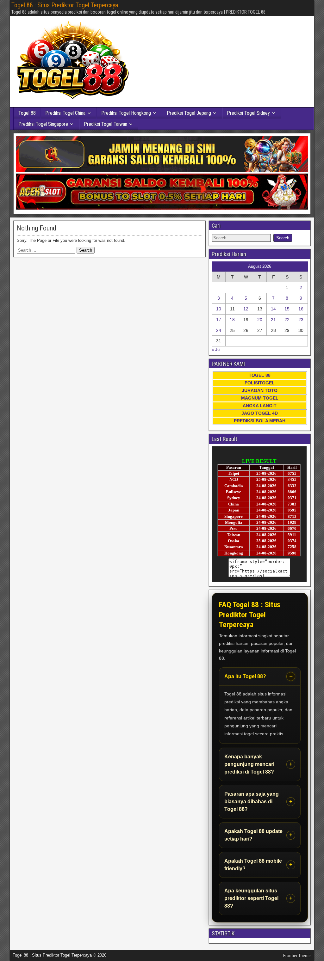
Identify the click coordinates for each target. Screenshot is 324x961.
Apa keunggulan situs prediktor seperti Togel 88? (251, 898)
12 (245, 308)
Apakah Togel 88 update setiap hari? (253, 835)
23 (300, 319)
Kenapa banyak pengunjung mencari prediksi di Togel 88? (249, 764)
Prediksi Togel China (65, 113)
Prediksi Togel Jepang (189, 113)
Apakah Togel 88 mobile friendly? (253, 864)
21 (273, 319)
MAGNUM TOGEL (259, 398)
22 (287, 319)
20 (259, 319)
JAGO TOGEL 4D (259, 413)
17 (218, 319)
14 (273, 308)
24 (218, 330)
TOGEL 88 (260, 375)
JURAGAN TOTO (259, 390)
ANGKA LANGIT (260, 405)
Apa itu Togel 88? (245, 676)
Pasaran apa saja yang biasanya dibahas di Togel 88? (251, 801)
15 (287, 308)
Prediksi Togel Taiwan (105, 124)
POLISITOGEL (260, 382)
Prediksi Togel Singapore (43, 124)
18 (232, 319)
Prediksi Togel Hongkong (126, 113)
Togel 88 (27, 113)
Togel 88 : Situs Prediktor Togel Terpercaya (64, 5)
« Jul (216, 349)
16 (300, 308)
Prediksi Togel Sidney (248, 113)
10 (218, 308)
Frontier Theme (297, 955)
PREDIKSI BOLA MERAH (259, 420)
